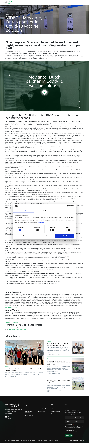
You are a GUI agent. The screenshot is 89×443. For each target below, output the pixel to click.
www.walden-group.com (11, 322)
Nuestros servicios (42, 411)
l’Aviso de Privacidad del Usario (73, 431)
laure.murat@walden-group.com (17, 329)
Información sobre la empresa (12, 440)
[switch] (37, 230)
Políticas (56, 440)
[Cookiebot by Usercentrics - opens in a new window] (68, 206)
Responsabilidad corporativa (28, 412)
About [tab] (65, 210)
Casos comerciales (55, 411)
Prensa (52, 413)
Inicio (7, 12)
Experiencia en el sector (43, 408)
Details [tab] (44, 210)
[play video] (44, 92)
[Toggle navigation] (87, 2)
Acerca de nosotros (29, 408)
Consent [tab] (24, 210)
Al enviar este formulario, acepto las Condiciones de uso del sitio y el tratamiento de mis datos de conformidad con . (74, 428)
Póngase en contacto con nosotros (13, 417)
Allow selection (44, 235)
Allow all (64, 235)
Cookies (50, 440)
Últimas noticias (54, 408)
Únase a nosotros (29, 415)
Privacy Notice (41, 222)
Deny (24, 235)
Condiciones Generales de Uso (28, 440)
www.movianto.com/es (11, 307)
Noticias (12, 12)
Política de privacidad (42, 440)
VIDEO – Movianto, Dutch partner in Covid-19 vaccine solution (30, 12)
